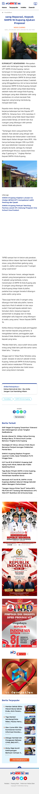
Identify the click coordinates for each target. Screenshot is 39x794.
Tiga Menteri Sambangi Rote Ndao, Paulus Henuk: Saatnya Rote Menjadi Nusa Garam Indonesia (14, 719)
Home (4, 7)
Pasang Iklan (15, 783)
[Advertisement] (19, 233)
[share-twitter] (17, 411)
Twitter (22, 781)
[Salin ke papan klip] (24, 411)
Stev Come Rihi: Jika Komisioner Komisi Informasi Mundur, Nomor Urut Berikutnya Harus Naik (13, 729)
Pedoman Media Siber (27, 783)
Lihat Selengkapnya (19, 760)
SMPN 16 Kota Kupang (22, 399)
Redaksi (6, 783)
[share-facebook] (14, 411)
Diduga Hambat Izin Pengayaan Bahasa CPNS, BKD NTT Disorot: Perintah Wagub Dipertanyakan (13, 740)
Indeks (23, 7)
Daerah (32, 7)
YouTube (27, 781)
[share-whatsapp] (21, 411)
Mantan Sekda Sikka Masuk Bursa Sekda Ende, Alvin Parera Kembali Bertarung (13, 708)
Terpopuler (13, 7)
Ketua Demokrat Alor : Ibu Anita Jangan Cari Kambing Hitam (17, 390)
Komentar (20, 417)
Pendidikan (7, 399)
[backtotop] (19, 768)
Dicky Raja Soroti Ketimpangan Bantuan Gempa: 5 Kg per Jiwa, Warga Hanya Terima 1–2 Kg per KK (13, 750)
